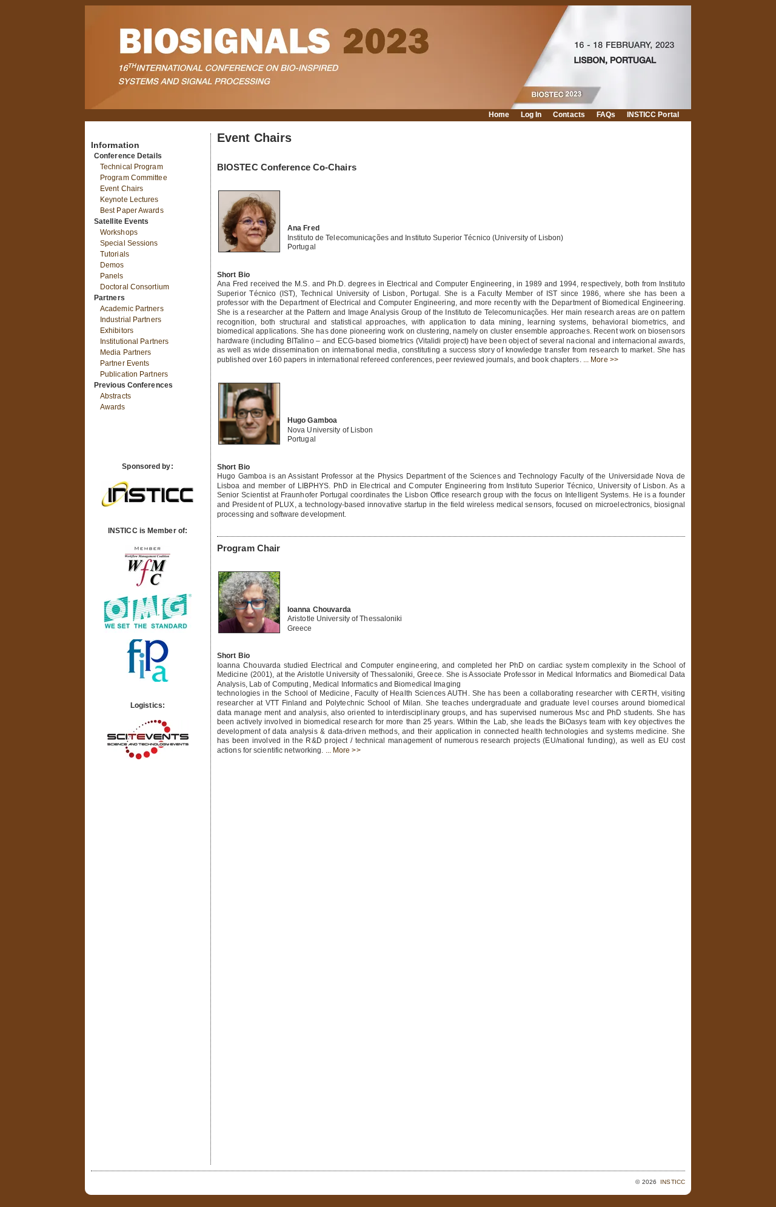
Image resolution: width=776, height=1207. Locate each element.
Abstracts (115, 396)
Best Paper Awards (132, 210)
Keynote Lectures (129, 199)
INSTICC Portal (653, 114)
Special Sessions (129, 243)
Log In (531, 114)
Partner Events (124, 363)
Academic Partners (132, 308)
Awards (112, 407)
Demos (112, 265)
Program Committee (133, 177)
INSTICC (672, 1181)
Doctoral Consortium (134, 287)
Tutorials (114, 254)
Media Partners (125, 352)
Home (499, 114)
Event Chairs (121, 188)
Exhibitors (116, 330)
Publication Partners (134, 374)
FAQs (606, 114)
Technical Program (131, 167)
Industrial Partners (130, 319)
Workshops (119, 232)
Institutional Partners (134, 341)
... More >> (600, 359)
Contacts (569, 114)
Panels (112, 276)
